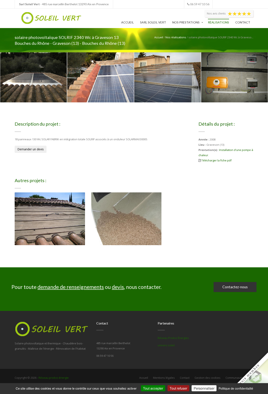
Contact (242, 22)
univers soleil (166, 345)
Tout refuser (178, 388)
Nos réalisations (175, 37)
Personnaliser (204, 388)
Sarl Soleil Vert (153, 22)
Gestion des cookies (207, 378)
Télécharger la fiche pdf (216, 160)
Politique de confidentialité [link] (236, 388)
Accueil (127, 22)
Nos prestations (186, 22)
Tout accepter (153, 388)
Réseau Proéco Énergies (173, 338)
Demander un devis (30, 149)
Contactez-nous (235, 287)
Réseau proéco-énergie (54, 378)
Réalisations (218, 22)
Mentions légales (164, 378)
